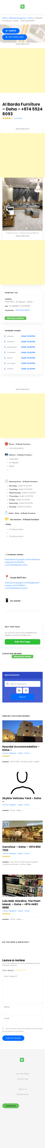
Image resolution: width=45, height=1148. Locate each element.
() (18, 118)
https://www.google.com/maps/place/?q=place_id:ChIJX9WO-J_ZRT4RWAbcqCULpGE (22, 585)
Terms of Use (22, 1079)
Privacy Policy (22, 1094)
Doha (4, 18)
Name (7, 1007)
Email (6, 1018)
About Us (22, 1089)
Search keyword (7, 683)
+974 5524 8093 (22, 310)
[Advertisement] (22, 70)
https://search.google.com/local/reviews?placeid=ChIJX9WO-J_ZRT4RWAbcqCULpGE (22, 562)
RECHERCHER (16, 37)
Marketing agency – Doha (21, 18)
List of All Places (22, 1074)
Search (22, 697)
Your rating (7, 970)
